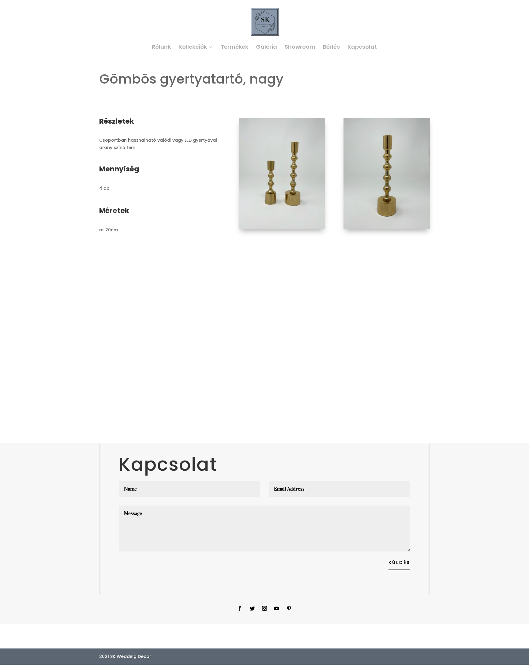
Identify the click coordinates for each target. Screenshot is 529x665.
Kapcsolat (362, 47)
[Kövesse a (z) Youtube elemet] (277, 608)
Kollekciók (192, 47)
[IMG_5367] (386, 229)
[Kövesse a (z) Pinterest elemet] (289, 608)
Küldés (399, 562)
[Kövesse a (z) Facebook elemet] (240, 608)
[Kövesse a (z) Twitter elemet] (252, 608)
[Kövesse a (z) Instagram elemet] (264, 608)
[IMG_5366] (282, 229)
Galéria (266, 47)
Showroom (300, 47)
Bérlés (331, 47)
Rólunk (161, 47)
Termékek (234, 47)
